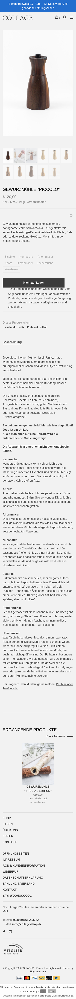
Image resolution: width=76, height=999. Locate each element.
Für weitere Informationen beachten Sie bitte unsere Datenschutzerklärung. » (38, 996)
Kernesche (26, 256)
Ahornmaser (45, 256)
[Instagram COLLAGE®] (10, 931)
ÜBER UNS (10, 830)
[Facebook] (4, 931)
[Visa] (34, 979)
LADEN (8, 824)
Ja (43, 991)
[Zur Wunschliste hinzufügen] (71, 216)
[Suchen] (65, 17)
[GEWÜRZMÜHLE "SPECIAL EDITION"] (38, 764)
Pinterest (32, 327)
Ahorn (8, 263)
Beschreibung (12, 342)
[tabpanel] (38, 83)
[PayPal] (42, 979)
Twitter (21, 327)
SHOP (7, 818)
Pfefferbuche (45, 263)
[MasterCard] (27, 979)
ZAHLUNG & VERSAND (19, 883)
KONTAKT (10, 842)
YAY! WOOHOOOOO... (17, 895)
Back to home (55, 736)
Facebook (10, 327)
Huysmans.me (38, 971)
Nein (52, 991)
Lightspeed (55, 968)
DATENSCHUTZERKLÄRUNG (23, 877)
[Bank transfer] (19, 979)
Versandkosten (36, 201)
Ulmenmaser (25, 263)
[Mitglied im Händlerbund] (14, 955)
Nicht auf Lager (33, 282)
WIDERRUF (10, 871)
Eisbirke (10, 256)
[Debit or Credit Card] (49, 979)
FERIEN (8, 836)
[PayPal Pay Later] (56, 979)
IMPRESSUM (11, 859)
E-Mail (43, 327)
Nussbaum (11, 269)
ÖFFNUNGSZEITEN (16, 853)
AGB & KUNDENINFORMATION (24, 865)
